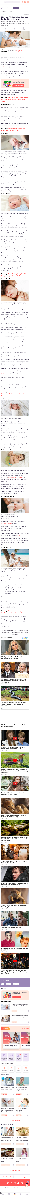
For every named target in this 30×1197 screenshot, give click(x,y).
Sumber (6, 626)
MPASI (19, 535)
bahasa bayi (19, 109)
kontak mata (17, 224)
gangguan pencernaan (15, 477)
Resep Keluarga (5, 1165)
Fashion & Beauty (20, 1165)
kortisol (3, 374)
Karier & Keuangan (6, 1144)
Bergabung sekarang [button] (18, 85)
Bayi (3, 7)
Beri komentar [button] (17, 996)
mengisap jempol (6, 523)
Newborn (9, 7)
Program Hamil (19, 1144)
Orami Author (19, 50)
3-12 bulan (16, 7)
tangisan (4, 66)
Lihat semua (25, 1028)
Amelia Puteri (18, 51)
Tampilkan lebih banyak (15, 1120)
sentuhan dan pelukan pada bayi (19, 325)
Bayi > (6, 11)
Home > (3, 11)
